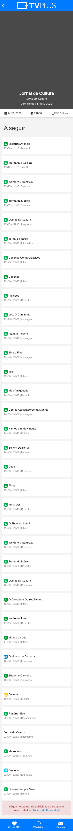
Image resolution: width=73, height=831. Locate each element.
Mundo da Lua (17, 637)
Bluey (12, 485)
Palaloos (14, 295)
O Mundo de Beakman (22, 656)
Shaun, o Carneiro (20, 675)
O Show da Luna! (19, 523)
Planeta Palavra (18, 333)
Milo (11, 371)
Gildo (12, 466)
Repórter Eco (17, 713)
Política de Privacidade (47, 810)
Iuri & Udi (14, 504)
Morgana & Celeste (20, 162)
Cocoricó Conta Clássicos (24, 257)
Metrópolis (15, 751)
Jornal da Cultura (14, 732)
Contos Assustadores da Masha (28, 409)
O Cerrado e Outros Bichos (25, 599)
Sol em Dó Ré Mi (19, 447)
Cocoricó (14, 276)
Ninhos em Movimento (22, 428)
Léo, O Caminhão (19, 314)
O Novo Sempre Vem (22, 789)
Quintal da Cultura (20, 219)
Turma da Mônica (19, 200)
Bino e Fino (16, 352)
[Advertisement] (36, 51)
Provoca (14, 770)
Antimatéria (16, 694)
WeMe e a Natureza (21, 181)
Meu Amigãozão (18, 390)
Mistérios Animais (19, 143)
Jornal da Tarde (18, 238)
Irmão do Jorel (17, 618)
